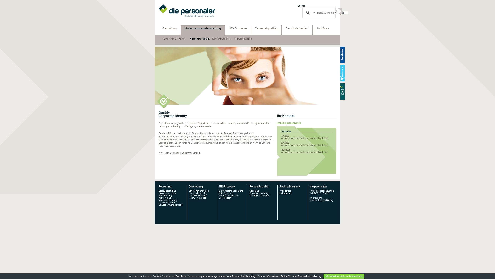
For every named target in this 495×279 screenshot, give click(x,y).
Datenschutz (286, 193)
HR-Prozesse (238, 28)
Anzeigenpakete (167, 203)
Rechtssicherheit (296, 28)
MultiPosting (165, 196)
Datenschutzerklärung (321, 200)
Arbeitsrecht (286, 191)
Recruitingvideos (243, 39)
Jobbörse (323, 28)
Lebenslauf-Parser (229, 196)
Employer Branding (174, 39)
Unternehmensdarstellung (203, 28)
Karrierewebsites (221, 39)
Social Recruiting (167, 191)
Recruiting (169, 28)
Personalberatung (258, 193)
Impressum (316, 198)
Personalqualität (266, 28)
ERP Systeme (226, 193)
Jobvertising (165, 198)
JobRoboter (225, 198)
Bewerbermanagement (170, 205)
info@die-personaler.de (289, 123)
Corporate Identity (200, 39)
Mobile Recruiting (168, 200)
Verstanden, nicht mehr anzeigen (344, 276)
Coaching (254, 191)
